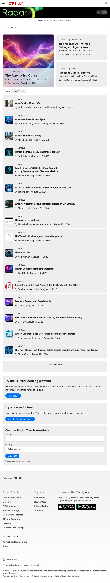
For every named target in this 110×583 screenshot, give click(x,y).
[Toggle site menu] (3, 3)
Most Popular (18, 91)
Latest (7, 91)
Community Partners (13, 514)
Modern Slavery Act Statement (67, 576)
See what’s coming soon (19, 418)
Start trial (12, 395)
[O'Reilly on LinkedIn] (15, 478)
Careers (7, 501)
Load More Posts (55, 364)
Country (8, 444)
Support (39, 492)
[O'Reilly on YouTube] (20, 478)
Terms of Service (10, 576)
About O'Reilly (11, 492)
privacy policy (25, 460)
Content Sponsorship (13, 527)
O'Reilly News (9, 506)
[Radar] (23, 12)
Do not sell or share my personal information (22, 565)
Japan (6, 546)
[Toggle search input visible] (106, 3)
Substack (50, 20)
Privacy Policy (41, 506)
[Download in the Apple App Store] (66, 509)
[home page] (16, 3)
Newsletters (40, 501)
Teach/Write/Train (12, 497)
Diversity (7, 523)
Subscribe (12, 456)
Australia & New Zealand (15, 541)
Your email (9, 434)
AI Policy (38, 510)
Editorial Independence (42, 576)
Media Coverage (11, 510)
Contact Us (39, 497)
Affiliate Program (11, 519)
